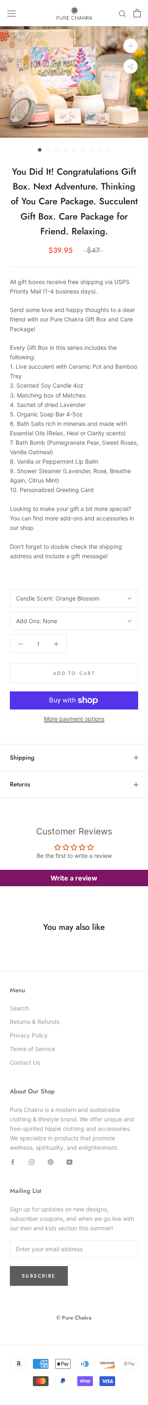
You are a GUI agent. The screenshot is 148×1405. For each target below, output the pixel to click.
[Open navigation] (11, 13)
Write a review (74, 878)
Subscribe (39, 1276)
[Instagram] (32, 1161)
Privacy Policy (29, 1035)
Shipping (22, 757)
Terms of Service (32, 1048)
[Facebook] (13, 1161)
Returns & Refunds (35, 1021)
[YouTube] (69, 1161)
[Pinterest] (50, 1161)
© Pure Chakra (74, 1318)
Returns (20, 784)
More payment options (74, 718)
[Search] (122, 13)
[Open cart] (137, 13)
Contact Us (25, 1062)
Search (19, 1008)
